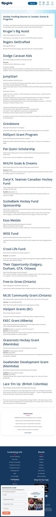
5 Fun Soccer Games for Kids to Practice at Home (28, 426)
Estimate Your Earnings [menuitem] (14, 462)
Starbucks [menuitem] (41, 468)
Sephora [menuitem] (41, 462)
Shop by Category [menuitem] (41, 476)
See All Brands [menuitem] (41, 473)
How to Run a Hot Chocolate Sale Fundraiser (28, 420)
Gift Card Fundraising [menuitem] (15, 456)
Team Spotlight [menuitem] (14, 476)
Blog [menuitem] (15, 473)
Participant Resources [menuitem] (15, 468)
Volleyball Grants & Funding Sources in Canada (28, 417)
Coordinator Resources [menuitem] (14, 465)
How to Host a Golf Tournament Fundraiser (28, 423)
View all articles (28, 432)
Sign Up (32, 3)
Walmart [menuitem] (41, 456)
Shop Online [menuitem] (15, 459)
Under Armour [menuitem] (41, 470)
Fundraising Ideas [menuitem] (15, 470)
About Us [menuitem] (15, 484)
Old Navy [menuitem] (41, 465)
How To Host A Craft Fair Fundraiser (28, 429)
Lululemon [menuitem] (41, 459)
